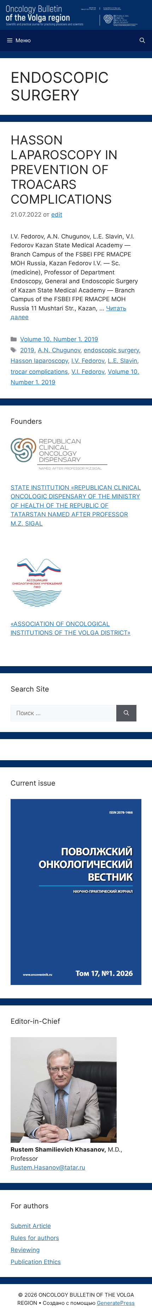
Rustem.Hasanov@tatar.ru (48, 1167)
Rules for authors (35, 1237)
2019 (27, 350)
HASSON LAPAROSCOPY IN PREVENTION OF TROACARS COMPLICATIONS (64, 169)
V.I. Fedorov (87, 371)
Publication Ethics (36, 1261)
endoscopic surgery (111, 350)
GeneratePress (116, 1303)
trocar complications (39, 371)
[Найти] (126, 713)
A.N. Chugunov (59, 350)
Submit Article (31, 1225)
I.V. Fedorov (87, 360)
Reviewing (25, 1249)
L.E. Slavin (122, 360)
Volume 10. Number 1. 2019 (59, 339)
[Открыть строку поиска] (142, 40)
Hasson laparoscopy (39, 360)
